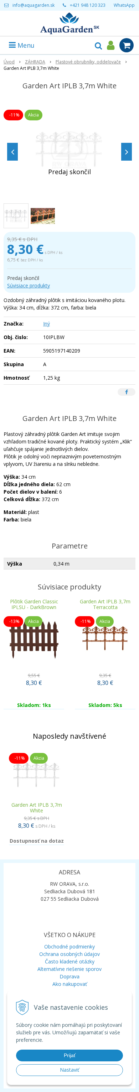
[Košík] (126, 45)
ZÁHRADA (35, 62)
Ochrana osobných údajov (69, 954)
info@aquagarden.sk (33, 5)
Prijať (70, 1055)
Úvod (9, 62)
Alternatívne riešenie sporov (69, 969)
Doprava (69, 976)
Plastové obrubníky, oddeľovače (88, 62)
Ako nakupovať (69, 984)
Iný (46, 323)
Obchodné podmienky (69, 946)
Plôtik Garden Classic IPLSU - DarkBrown (34, 604)
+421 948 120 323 (87, 5)
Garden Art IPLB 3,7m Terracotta (105, 604)
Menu (25, 45)
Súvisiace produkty (28, 285)
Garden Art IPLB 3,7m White (36, 807)
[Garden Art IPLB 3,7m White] (69, 149)
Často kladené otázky (69, 961)
